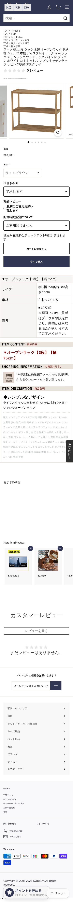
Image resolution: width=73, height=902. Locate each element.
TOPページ (8, 795)
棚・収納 (15, 46)
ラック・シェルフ (20, 40)
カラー (6, 165)
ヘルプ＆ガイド (10, 799)
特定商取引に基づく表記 (13, 803)
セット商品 (17, 37)
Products (15, 31)
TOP (5, 31)
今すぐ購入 (36, 261)
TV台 (13, 34)
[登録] (55, 685)
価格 (5, 149)
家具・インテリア (20, 43)
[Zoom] (58, 132)
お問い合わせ (9, 808)
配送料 (17, 235)
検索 (5, 812)
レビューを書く (36, 631)
